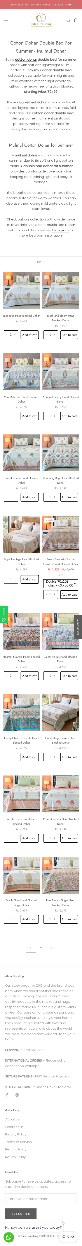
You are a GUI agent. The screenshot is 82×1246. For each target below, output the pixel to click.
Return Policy (15, 1157)
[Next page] (51, 948)
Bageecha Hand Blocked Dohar (21, 316)
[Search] (68, 20)
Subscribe (21, 1214)
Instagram (60, 230)
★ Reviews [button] (78, 627)
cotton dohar (26, 59)
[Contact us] (8, 1237)
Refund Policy (15, 1149)
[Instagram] (17, 1095)
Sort (39, 262)
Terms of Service (18, 1142)
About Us (12, 1119)
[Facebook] (7, 1095)
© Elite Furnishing (28, 1236)
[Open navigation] (6, 20)
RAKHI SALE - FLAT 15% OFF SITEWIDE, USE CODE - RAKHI (41, 4)
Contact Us (14, 1127)
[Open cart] (76, 20)
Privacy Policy (15, 1134)
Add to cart (29, 334)
